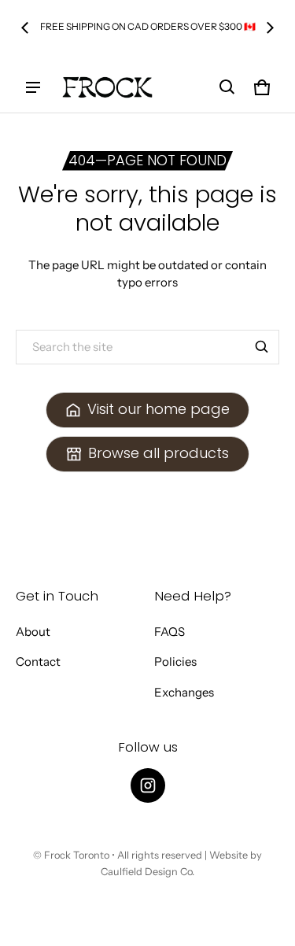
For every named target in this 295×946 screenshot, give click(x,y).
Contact (38, 661)
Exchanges (184, 692)
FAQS (169, 631)
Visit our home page (158, 409)
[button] (227, 87)
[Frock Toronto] (107, 87)
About (33, 631)
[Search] (262, 347)
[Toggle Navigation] (33, 87)
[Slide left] (25, 27)
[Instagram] (148, 785)
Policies (175, 661)
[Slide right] (269, 27)
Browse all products (158, 453)
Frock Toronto (76, 855)
